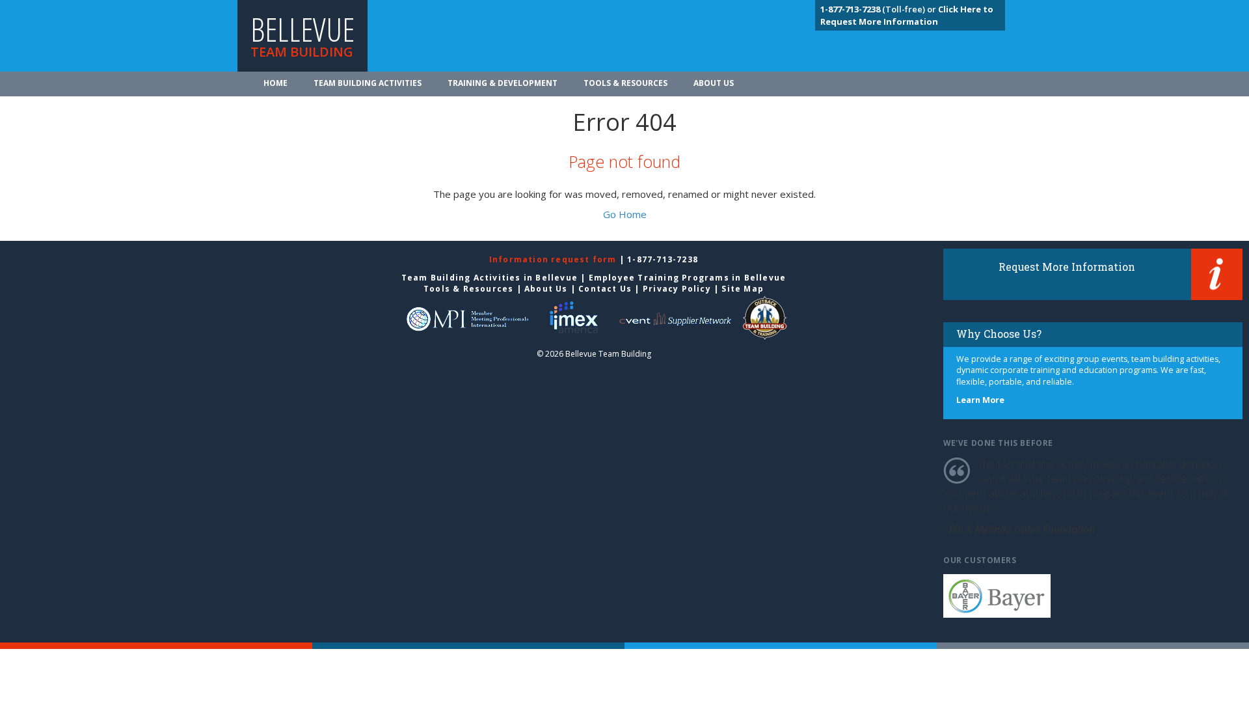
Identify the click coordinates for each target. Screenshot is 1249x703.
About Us (713, 83)
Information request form (554, 259)
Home (275, 83)
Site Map (742, 288)
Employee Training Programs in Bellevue (687, 277)
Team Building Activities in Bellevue (489, 277)
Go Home (625, 214)
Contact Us (605, 288)
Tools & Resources (625, 83)
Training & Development (502, 83)
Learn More (980, 400)
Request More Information (1067, 266)
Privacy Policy (677, 288)
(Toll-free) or (879, 9)
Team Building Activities (368, 83)
